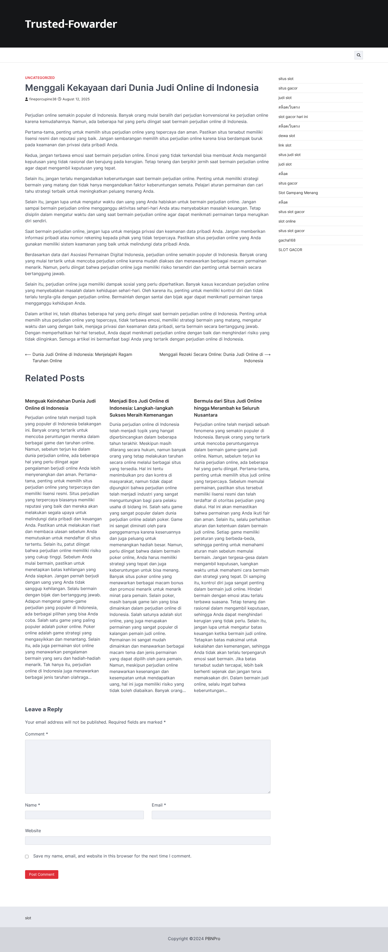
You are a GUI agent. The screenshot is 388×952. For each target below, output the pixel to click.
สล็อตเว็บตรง (289, 107)
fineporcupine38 (42, 99)
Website (33, 830)
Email (159, 805)
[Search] (359, 55)
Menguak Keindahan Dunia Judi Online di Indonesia (60, 404)
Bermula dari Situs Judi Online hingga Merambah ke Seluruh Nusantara (228, 408)
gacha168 (287, 240)
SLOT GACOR (290, 249)
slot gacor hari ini (293, 116)
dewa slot (286, 135)
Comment (36, 734)
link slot (284, 145)
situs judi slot (289, 154)
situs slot (286, 78)
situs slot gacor (291, 211)
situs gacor (287, 88)
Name (32, 805)
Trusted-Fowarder (71, 24)
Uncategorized (40, 78)
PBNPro (212, 938)
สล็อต (283, 173)
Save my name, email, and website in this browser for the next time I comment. (112, 856)
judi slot (285, 97)
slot (28, 918)
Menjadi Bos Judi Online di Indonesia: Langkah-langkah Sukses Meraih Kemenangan (141, 408)
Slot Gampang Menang (298, 192)
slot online (287, 221)
